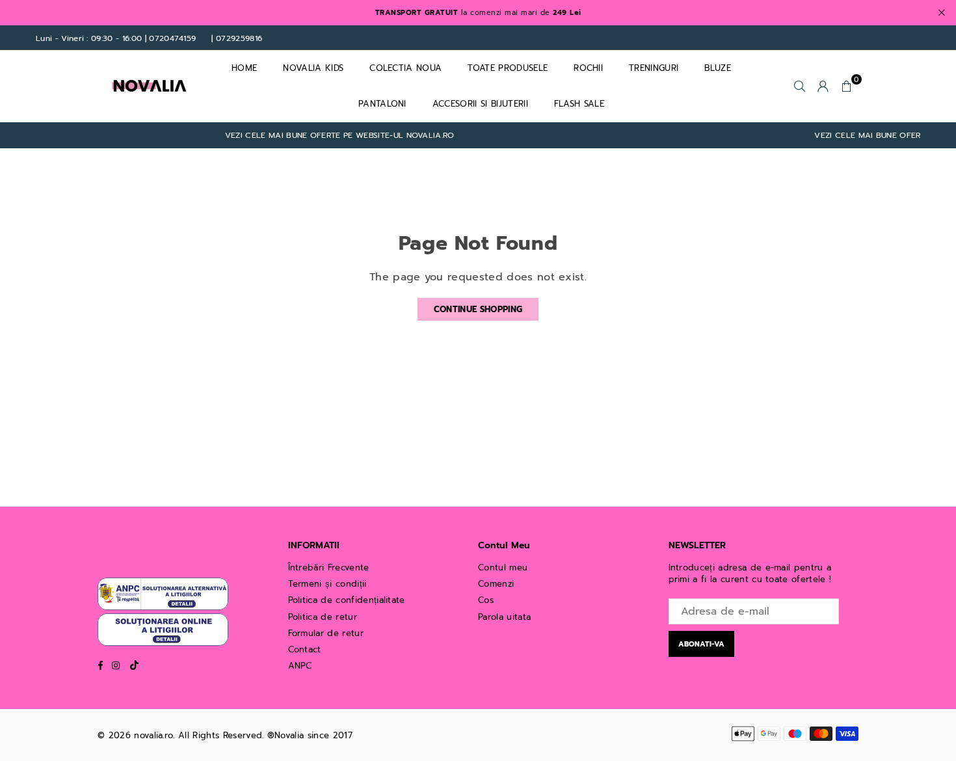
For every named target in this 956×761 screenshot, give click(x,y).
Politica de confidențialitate (346, 600)
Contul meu (502, 567)
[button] (846, 86)
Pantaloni (382, 104)
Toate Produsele (508, 68)
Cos (486, 600)
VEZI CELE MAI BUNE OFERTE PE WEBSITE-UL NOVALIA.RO (328, 135)
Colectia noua (405, 68)
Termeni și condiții (327, 584)
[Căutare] (800, 86)
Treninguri (653, 68)
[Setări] (823, 86)
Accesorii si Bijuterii (480, 104)
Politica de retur (322, 617)
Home (244, 68)
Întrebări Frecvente (328, 567)
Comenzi (496, 584)
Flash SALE (579, 104)
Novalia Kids (313, 68)
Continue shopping (478, 309)
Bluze (717, 68)
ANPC (300, 666)
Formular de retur (326, 633)
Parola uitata (504, 617)
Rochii (588, 68)
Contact (304, 649)
